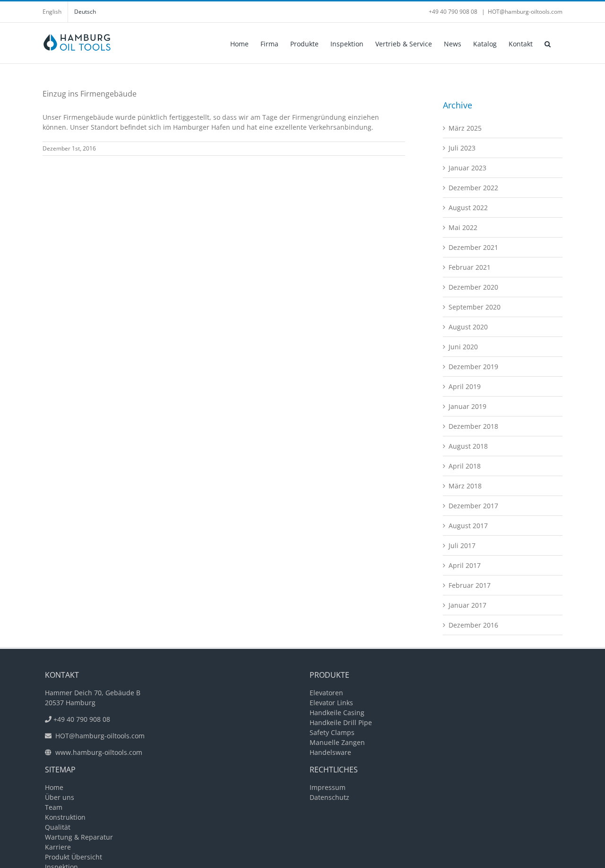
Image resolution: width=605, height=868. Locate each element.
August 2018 (468, 446)
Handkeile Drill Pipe (341, 722)
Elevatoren (326, 692)
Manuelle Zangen (337, 742)
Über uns (59, 797)
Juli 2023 (462, 147)
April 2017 (465, 565)
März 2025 (465, 128)
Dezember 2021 (473, 247)
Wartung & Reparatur (79, 837)
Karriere (58, 846)
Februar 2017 (470, 585)
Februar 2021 (470, 267)
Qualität (57, 827)
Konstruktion (65, 817)
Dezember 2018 (473, 426)
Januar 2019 (467, 406)
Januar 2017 (467, 605)
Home (54, 787)
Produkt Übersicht (73, 856)
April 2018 (465, 465)
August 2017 (468, 525)
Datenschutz (329, 797)
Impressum (328, 787)
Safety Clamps (332, 732)
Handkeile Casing (337, 712)
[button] (547, 43)
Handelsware (330, 752)
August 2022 (468, 207)
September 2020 (475, 306)
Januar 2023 (467, 167)
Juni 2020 (463, 346)
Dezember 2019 (473, 366)
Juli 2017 (462, 545)
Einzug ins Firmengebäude (90, 94)
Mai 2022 (463, 227)
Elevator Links (331, 702)
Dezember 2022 (473, 187)
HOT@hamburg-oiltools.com (525, 12)
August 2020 (468, 326)
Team (53, 807)
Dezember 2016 (473, 624)
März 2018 (465, 485)
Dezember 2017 (473, 505)
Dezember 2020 (473, 287)
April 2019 (465, 386)
